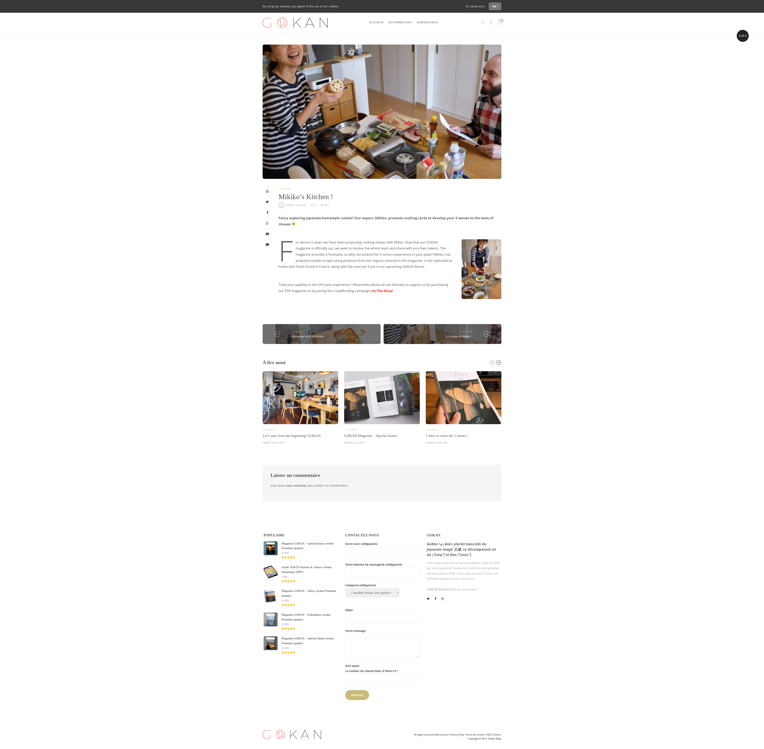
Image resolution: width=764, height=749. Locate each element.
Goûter (466, 332)
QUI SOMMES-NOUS (400, 22)
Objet (349, 610)
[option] (300, 407)
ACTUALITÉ (376, 22)
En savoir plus (475, 6)
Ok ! (495, 6)
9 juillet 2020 (441, 442)
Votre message (355, 631)
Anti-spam (371, 668)
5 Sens (297, 332)
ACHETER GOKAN (427, 22)
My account (441, 734)
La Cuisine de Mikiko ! (459, 336)
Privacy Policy (456, 734)
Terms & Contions (475, 734)
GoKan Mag (494, 738)
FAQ (488, 734)
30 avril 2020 (278, 442)
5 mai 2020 (300, 205)
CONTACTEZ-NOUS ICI (441, 589)
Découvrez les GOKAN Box (308, 336)
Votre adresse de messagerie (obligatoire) (373, 564)
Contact (496, 734)
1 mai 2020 (358, 442)
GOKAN (290, 205)
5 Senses (285, 189)
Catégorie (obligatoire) (360, 585)
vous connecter (296, 485)
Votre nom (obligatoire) (361, 544)
